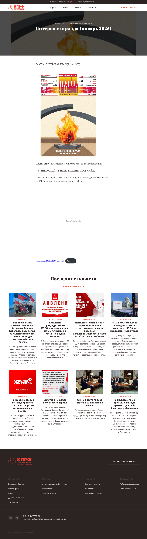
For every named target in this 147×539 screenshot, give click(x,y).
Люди (10, 493)
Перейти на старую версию (59, 2)
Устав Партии (13, 489)
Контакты (92, 8)
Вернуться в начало (123, 461)
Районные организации (129, 484)
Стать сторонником (128, 489)
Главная (57, 23)
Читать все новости (72, 286)
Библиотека (47, 489)
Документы (13, 502)
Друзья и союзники (16, 498)
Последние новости (92, 484)
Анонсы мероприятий (93, 493)
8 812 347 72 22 (31, 516)
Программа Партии (16, 484)
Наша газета (90, 489)
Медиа (65, 8)
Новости (78, 8)
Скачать (71, 261)
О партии (52, 8)
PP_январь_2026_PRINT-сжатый (50, 261)
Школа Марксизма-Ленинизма (54, 484)
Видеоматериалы (49, 493)
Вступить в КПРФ (128, 8)
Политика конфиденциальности (20, 532)
